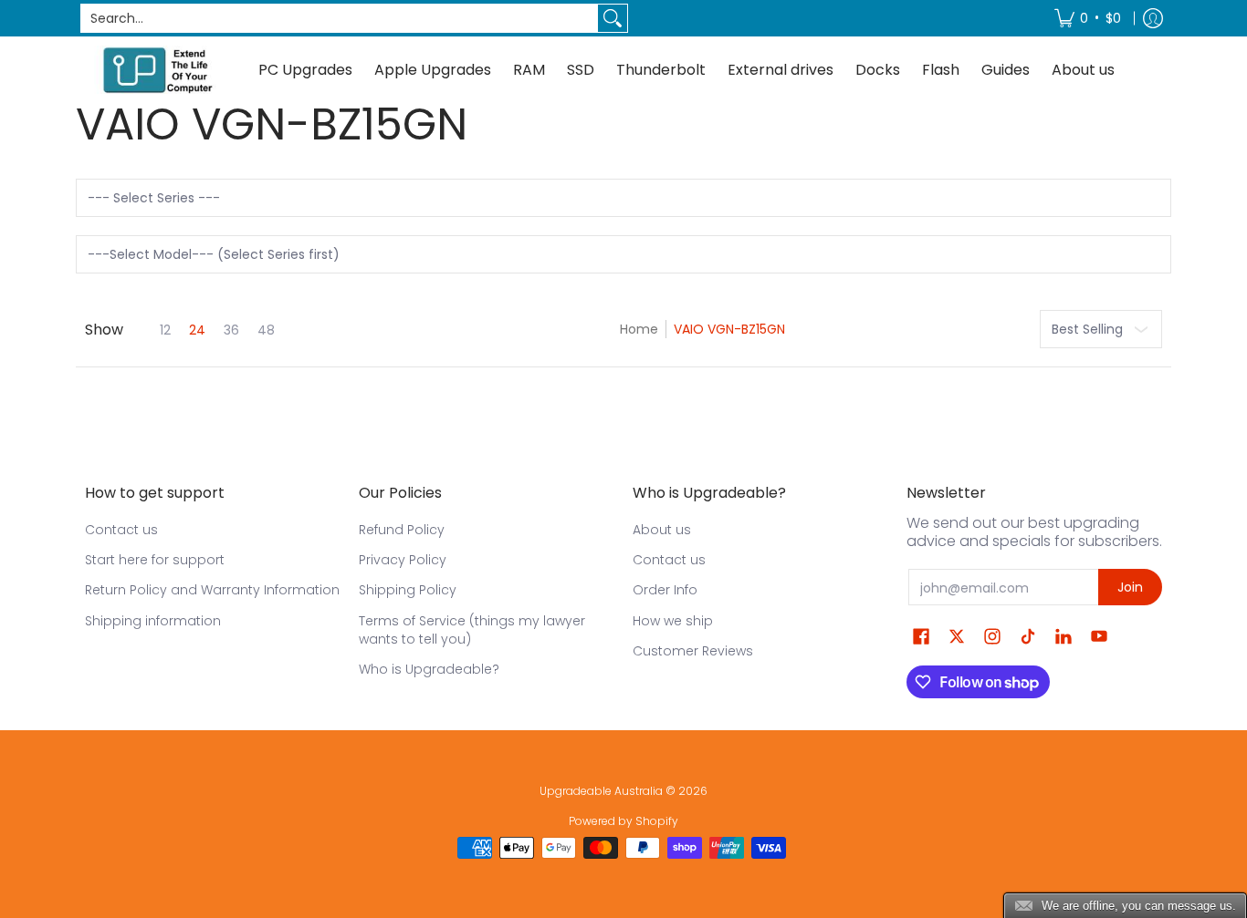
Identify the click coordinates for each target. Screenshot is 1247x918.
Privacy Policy (402, 560)
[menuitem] (1088, 18)
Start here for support (155, 560)
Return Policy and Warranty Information (212, 590)
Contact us (121, 530)
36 (231, 330)
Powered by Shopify (623, 821)
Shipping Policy (407, 590)
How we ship (673, 621)
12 (165, 330)
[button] (921, 637)
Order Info (665, 590)
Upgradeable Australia (601, 791)
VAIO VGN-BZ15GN (729, 329)
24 (197, 330)
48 (266, 330)
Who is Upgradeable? (429, 669)
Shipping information (153, 621)
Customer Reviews (693, 651)
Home (639, 329)
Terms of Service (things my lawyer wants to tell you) (472, 630)
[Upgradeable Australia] (158, 69)
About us (662, 530)
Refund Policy (402, 530)
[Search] (612, 18)
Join (1130, 587)
